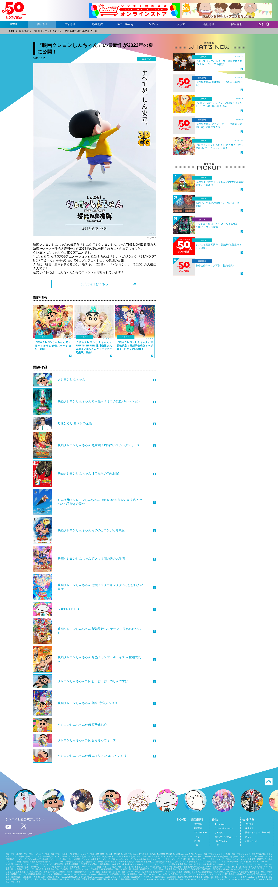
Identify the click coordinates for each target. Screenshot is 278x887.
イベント (153, 24)
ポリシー (249, 837)
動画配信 (97, 24)
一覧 (196, 845)
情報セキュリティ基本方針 (257, 832)
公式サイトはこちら (94, 284)
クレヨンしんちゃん (224, 828)
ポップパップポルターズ (226, 837)
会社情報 (208, 24)
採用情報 (236, 24)
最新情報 (41, 24)
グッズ (181, 24)
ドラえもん (220, 824)
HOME (14, 24)
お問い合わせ (251, 841)
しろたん (219, 832)
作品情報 (69, 24)
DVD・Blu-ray (125, 24)
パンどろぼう (221, 841)
